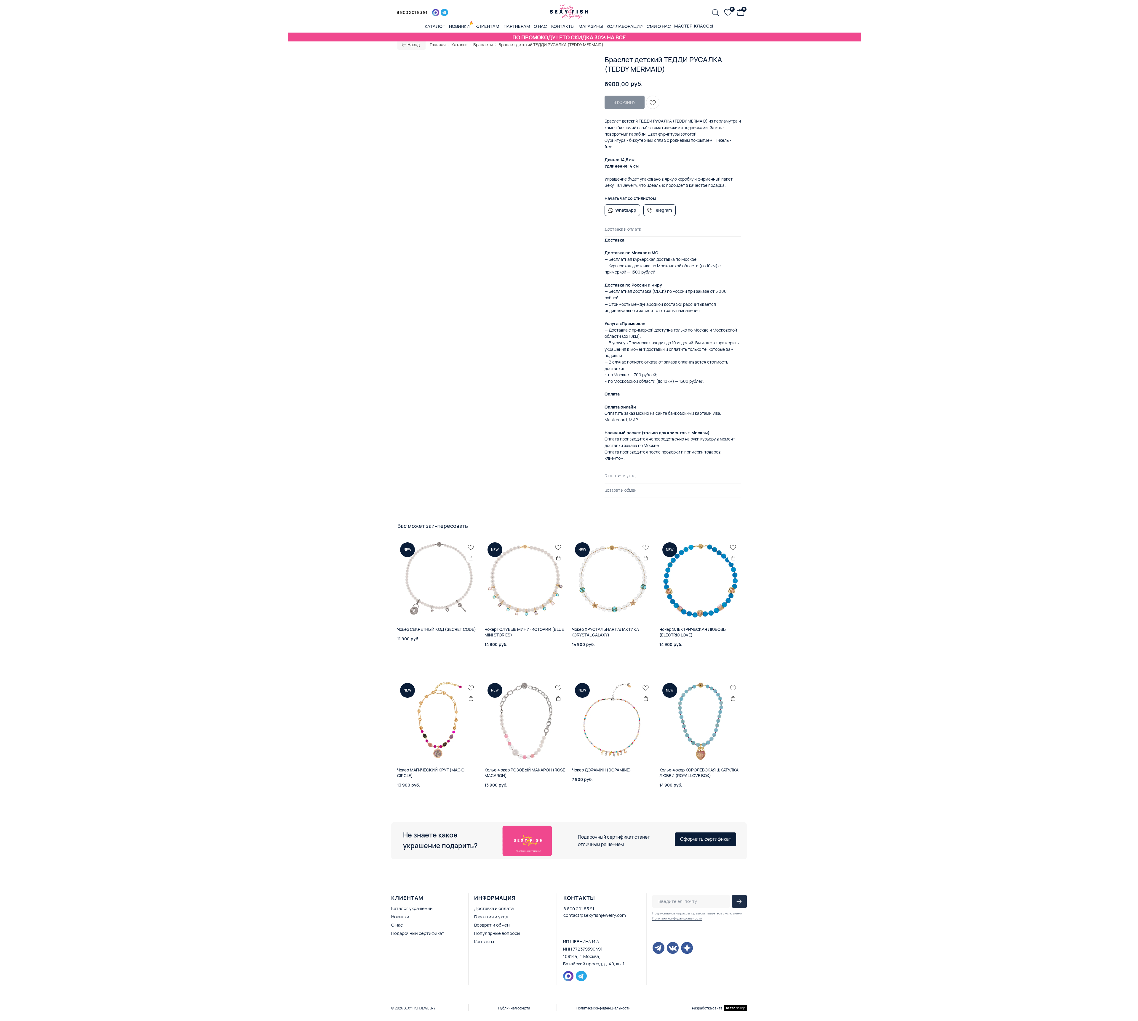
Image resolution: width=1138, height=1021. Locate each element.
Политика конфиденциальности (603, 1008)
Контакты (484, 941)
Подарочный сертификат (417, 933)
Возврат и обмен (492, 925)
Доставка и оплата (494, 908)
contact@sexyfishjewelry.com (594, 915)
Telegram (663, 210)
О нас (397, 925)
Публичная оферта (514, 1008)
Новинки (400, 917)
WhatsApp (625, 210)
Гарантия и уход (491, 917)
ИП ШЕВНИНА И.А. (581, 941)
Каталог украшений (412, 908)
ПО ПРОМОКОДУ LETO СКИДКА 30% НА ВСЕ (569, 37)
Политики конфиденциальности (677, 918)
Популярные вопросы (497, 933)
